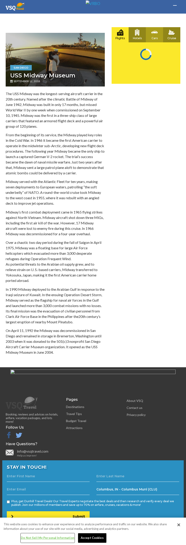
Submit (79, 516)
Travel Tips (74, 414)
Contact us (134, 408)
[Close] (179, 525)
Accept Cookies (92, 538)
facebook (8, 435)
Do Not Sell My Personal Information (47, 538)
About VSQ (135, 401)
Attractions (74, 428)
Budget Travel (76, 421)
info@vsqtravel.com (32, 451)
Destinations (75, 407)
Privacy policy (136, 415)
